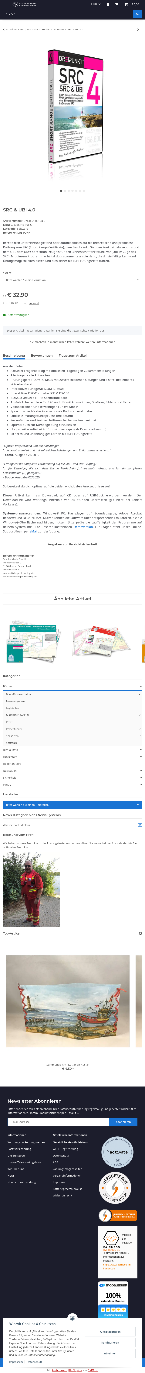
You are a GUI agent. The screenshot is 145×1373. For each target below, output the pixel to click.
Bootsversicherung (19, 1149)
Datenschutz (34, 1361)
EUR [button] (94, 4)
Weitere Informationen (100, 342)
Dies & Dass (10, 750)
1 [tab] (61, 191)
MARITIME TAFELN (17, 715)
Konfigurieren (110, 1342)
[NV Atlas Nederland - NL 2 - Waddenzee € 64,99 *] (102, 637)
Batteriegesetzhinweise (67, 1189)
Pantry (7, 784)
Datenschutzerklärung (73, 1109)
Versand (34, 303)
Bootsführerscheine (18, 694)
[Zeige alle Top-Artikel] (140, 933)
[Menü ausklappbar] (5, 2)
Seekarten (12, 736)
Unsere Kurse (16, 1155)
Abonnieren (123, 1122)
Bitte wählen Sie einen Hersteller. (27, 805)
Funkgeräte (10, 757)
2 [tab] (65, 191)
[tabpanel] (72, 113)
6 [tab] (80, 191)
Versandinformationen (67, 1175)
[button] (108, 4)
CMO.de (93, 1370)
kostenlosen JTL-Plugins (67, 1370)
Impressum (16, 1361)
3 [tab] (69, 191)
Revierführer (14, 729)
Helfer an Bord (12, 763)
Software (22, 228)
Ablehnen (110, 1353)
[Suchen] (137, 14)
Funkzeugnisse (15, 701)
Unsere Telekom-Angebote (24, 1162)
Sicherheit (9, 777)
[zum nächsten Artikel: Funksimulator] (138, 30)
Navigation (10, 770)
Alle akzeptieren (110, 1331)
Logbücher (12, 708)
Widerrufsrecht (62, 1195)
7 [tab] (84, 191)
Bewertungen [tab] (42, 355)
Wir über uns (16, 1169)
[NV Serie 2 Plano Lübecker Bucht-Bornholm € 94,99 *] (34, 637)
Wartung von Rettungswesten (26, 1142)
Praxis (10, 722)
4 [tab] (72, 191)
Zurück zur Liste (14, 29)
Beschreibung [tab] (14, 355)
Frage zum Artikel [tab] (73, 355)
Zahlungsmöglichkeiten (67, 1169)
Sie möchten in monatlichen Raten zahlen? (72, 342)
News (11, 1175)
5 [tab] (76, 191)
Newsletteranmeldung (22, 1182)
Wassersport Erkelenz (72, 825)
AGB (55, 1162)
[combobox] (72, 280)
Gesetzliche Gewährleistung (70, 1142)
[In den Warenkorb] (6, 42)
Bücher (7, 686)
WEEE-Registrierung (65, 1149)
